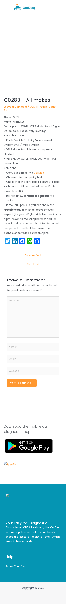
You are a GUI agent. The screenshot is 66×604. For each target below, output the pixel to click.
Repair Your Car (15, 566)
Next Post (33, 264)
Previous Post (33, 255)
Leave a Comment (15, 107)
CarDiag (39, 173)
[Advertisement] (33, 49)
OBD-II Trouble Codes (43, 107)
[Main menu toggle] (51, 7)
